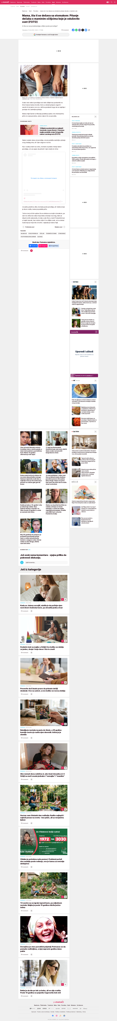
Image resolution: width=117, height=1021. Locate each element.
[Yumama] (5, 2)
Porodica (35, 11)
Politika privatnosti (71, 1011)
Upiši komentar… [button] (30, 562)
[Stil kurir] (80, 1008)
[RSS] (60, 1015)
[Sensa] (64, 1008)
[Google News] (64, 1015)
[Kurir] (39, 1008)
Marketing (79, 1011)
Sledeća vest (58, 227)
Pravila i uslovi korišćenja (43, 1011)
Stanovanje (61, 233)
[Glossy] (85, 1008)
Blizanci (40, 236)
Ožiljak (42, 233)
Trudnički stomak (51, 233)
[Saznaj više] (95, 282)
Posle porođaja (33, 233)
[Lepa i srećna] (58, 1008)
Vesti (30, 11)
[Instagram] (56, 1015)
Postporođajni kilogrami (28, 236)
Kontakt (52, 1011)
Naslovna (24, 11)
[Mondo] (32, 1008)
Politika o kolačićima (60, 1011)
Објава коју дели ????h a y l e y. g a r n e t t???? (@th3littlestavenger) (41, 201)
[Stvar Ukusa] (51, 1008)
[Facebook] (52, 1015)
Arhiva (84, 1011)
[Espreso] (45, 1008)
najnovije (24, 233)
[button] (65, 30)
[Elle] (69, 1008)
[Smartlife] (75, 1008)
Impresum (33, 1011)
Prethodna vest (29, 227)
